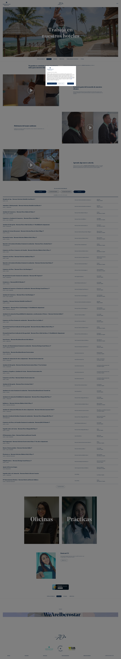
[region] (60, 76)
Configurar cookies (61, 83)
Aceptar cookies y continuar (52, 83)
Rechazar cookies (70, 83)
